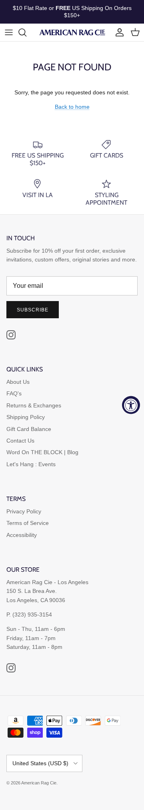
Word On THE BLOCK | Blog (42, 452)
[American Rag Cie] (72, 32)
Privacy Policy (23, 511)
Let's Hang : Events (31, 464)
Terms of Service (27, 523)
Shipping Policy (25, 417)
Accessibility (21, 535)
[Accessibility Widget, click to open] (131, 405)
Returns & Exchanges (33, 405)
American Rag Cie (38, 782)
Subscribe (32, 310)
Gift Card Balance (28, 429)
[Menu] (9, 32)
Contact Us (20, 440)
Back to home (72, 107)
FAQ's (14, 393)
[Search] (26, 32)
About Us (18, 382)
